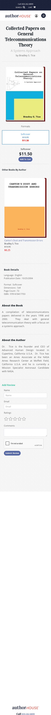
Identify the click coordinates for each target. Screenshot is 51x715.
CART (30, 7)
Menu (44, 15)
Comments (9, 425)
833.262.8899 (27, 4)
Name (7, 390)
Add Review (8, 385)
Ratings (7, 412)
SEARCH (19, 7)
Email (6, 401)
